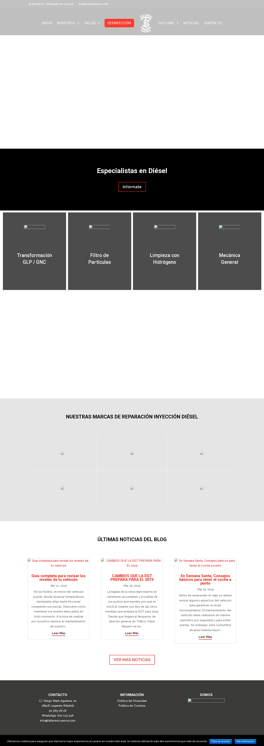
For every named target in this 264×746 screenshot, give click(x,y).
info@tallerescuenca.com (57, 720)
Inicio (47, 23)
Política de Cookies (131, 705)
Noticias (191, 23)
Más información (245, 741)
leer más (58, 633)
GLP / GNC (166, 23)
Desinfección (119, 23)
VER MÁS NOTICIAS (132, 659)
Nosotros (66, 23)
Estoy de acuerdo (220, 741)
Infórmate (132, 187)
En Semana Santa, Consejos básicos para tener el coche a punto (205, 580)
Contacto (213, 23)
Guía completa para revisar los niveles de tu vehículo (59, 578)
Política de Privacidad (132, 701)
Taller (90, 23)
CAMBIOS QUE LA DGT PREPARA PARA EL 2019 (132, 578)
